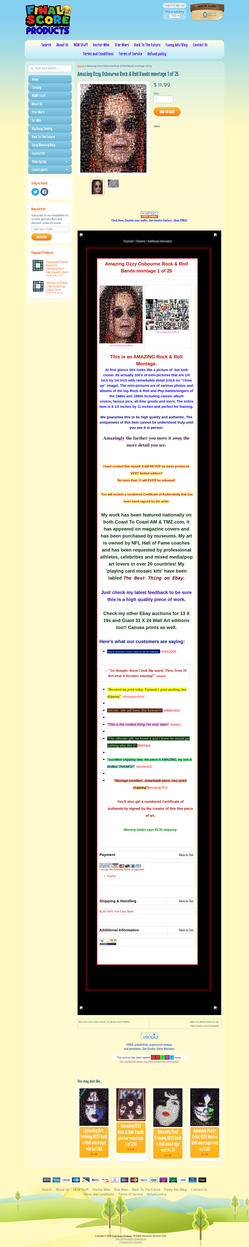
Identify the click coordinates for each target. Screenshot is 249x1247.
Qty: (156, 93)
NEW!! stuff (39, 95)
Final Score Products (122, 1236)
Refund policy (156, 53)
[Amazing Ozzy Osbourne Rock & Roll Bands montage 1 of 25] (97, 187)
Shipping (141, 241)
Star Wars (122, 44)
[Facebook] (44, 192)
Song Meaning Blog (43, 145)
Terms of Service (130, 53)
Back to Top (186, 854)
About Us (62, 44)
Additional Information (160, 241)
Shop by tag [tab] (39, 161)
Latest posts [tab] (40, 169)
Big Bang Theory (42, 128)
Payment (129, 241)
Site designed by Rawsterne (130, 1239)
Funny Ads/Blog (177, 44)
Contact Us (200, 44)
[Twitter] (35, 192)
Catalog (36, 87)
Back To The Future (147, 44)
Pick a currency (175, 12)
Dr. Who (36, 120)
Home (35, 79)
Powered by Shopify (130, 1242)
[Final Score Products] (48, 34)
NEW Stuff (81, 44)
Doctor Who (101, 44)
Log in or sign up (174, 5)
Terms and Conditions (98, 53)
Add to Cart (167, 111)
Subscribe (41, 237)
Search (46, 44)
